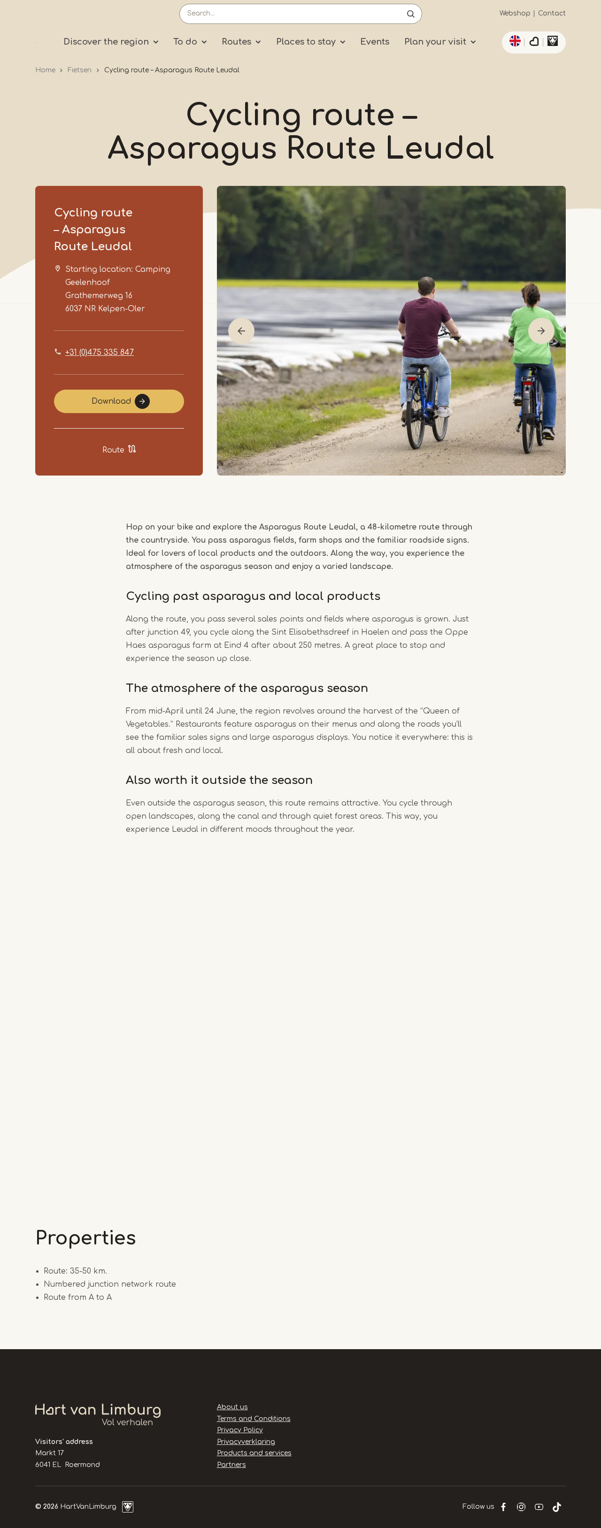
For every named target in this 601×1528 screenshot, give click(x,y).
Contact (552, 13)
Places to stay (306, 41)
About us (232, 1407)
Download (111, 401)
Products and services (254, 1453)
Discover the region (106, 41)
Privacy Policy (240, 1430)
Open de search (411, 14)
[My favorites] (533, 42)
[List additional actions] (513, 40)
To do (185, 41)
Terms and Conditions (254, 1418)
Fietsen (80, 70)
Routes (236, 41)
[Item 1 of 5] (391, 331)
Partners (231, 1464)
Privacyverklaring (246, 1441)
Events (374, 41)
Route (113, 450)
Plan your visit (435, 41)
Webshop (515, 13)
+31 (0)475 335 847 (99, 352)
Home (45, 70)
